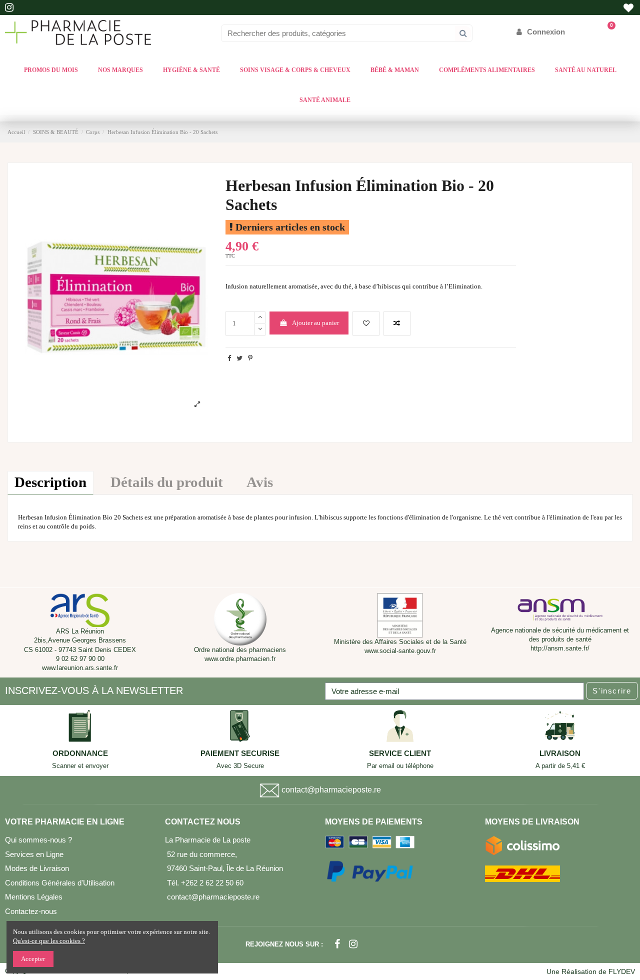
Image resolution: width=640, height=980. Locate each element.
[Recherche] (463, 33)
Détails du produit (166, 482)
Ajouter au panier (315, 322)
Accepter (33, 958)
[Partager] (229, 358)
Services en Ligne (34, 854)
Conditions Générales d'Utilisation (59, 882)
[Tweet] (239, 358)
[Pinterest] (250, 358)
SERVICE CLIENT (400, 754)
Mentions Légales (33, 896)
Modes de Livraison (37, 868)
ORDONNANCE (80, 754)
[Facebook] (337, 944)
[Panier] (607, 31)
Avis (259, 482)
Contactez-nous (31, 911)
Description (50, 482)
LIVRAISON (560, 754)
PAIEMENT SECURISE (240, 754)
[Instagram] (353, 944)
